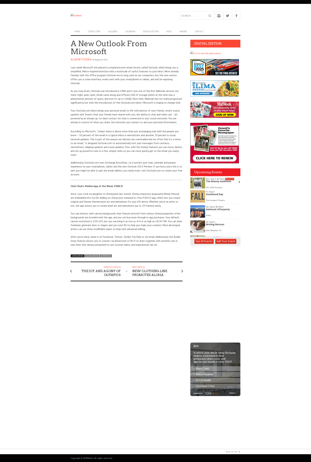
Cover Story (94, 31)
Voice (169, 31)
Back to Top (231, 451)
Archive (183, 31)
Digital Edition (151, 31)
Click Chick (92, 256)
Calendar (130, 31)
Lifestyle (106, 256)
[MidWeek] (113, 16)
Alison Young (81, 59)
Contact (199, 31)
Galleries (113, 31)
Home (77, 31)
